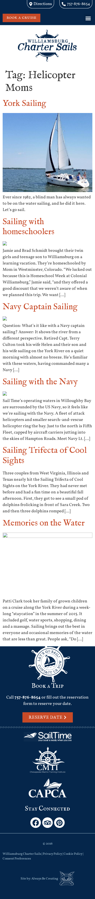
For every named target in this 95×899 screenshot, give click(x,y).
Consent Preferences (17, 859)
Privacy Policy (52, 854)
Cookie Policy (73, 854)
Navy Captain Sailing (40, 307)
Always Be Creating (44, 879)
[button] (88, 18)
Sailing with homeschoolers (28, 227)
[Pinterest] (59, 822)
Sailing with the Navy (40, 382)
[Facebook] (35, 822)
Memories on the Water (44, 523)
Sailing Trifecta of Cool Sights (45, 455)
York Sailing (24, 103)
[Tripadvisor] (47, 822)
